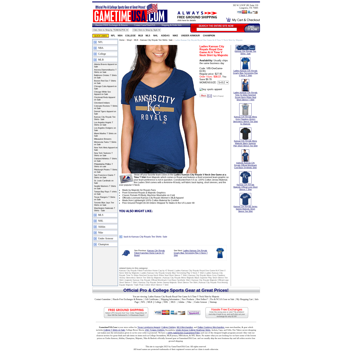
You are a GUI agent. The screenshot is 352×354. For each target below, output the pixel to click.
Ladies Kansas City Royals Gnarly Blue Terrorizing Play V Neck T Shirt (191, 252)
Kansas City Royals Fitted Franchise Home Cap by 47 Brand (149, 252)
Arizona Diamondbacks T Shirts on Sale (105, 71)
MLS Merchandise (185, 327)
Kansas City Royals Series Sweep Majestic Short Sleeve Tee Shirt (168, 282)
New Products (188, 299)
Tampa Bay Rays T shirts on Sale (105, 192)
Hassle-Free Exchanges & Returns (128, 299)
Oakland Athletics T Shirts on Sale (105, 159)
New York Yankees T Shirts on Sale (103, 154)
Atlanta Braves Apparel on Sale (105, 65)
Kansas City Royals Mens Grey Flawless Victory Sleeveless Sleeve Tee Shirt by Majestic (245, 120)
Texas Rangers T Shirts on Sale (104, 198)
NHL (155, 35)
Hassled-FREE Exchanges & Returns (111, 25)
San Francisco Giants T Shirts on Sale (104, 176)
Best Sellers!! (202, 299)
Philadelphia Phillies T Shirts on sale (103, 165)
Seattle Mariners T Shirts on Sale (105, 187)
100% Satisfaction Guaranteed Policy (183, 333)
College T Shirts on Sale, (114, 330)
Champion (209, 35)
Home (121, 40)
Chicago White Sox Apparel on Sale (102, 93)
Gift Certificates (152, 299)
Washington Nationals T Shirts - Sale (104, 209)
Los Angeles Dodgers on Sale (105, 129)
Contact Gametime (103, 299)
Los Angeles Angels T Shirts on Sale (103, 123)
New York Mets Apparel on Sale (106, 148)
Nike (176, 35)
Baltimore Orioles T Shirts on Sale (105, 76)
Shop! (129, 40)
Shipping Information (170, 299)
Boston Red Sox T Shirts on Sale (105, 82)
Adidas (165, 35)
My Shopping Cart (244, 299)
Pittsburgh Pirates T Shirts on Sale (105, 170)
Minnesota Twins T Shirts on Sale (105, 143)
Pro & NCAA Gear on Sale (222, 299)
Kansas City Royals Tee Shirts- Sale (104, 118)
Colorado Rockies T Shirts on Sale (106, 107)
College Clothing (168, 327)
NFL (113, 35)
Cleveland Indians (102, 103)
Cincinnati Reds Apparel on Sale (104, 98)
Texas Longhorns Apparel (149, 327)
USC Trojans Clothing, (155, 330)
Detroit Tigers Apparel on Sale (105, 112)
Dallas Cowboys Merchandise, (211, 327)
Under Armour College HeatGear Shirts (193, 330)
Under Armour (190, 35)
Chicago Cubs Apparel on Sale (105, 87)
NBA (120, 35)
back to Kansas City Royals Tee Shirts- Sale (145, 236)
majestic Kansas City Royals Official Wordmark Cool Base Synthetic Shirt (157, 280)
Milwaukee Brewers (102, 139)
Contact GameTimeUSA (144, 25)
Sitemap (213, 302)
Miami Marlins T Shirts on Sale (105, 134)
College (130, 35)
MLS (148, 35)
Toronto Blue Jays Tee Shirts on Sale (104, 203)
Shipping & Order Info (172, 25)
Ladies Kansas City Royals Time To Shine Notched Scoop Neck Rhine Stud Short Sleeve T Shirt (171, 274)
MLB (140, 35)
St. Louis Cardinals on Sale (103, 181)
